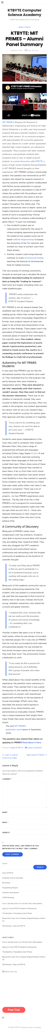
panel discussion (22, 161)
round (19, 729)
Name (5, 812)
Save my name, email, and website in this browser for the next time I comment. (20, 847)
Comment (7, 779)
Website (6, 833)
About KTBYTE (24, 27)
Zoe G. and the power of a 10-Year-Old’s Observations (22, 903)
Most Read (6, 883)
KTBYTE (39, 161)
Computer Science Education (12, 878)
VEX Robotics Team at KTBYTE (14, 926)
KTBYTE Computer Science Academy (24, 12)
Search (4, 863)
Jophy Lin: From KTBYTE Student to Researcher (19, 908)
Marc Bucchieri (33, 50)
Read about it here (31, 742)
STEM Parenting (8, 897)
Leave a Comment (34, 747)
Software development (10, 893)
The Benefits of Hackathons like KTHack (17, 913)
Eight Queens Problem (35, 755)
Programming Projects (10, 888)
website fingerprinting (23, 239)
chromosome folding (33, 258)
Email (5, 822)
